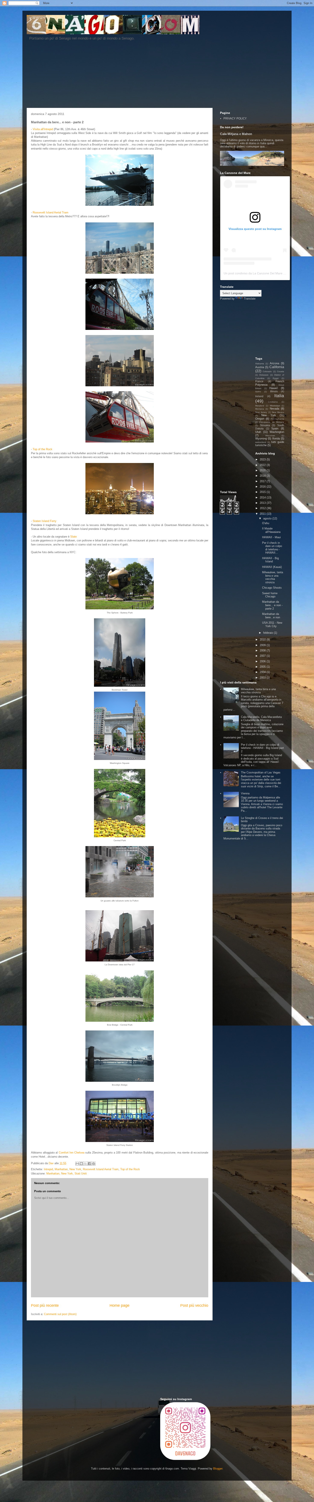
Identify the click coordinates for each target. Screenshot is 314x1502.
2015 (263, 492)
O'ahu (265, 523)
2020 (263, 470)
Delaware (264, 375)
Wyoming (261, 438)
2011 (263, 513)
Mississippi (275, 405)
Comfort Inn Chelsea (71, 1152)
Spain (274, 428)
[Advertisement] (130, 76)
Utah (258, 432)
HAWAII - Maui (271, 537)
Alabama (259, 363)
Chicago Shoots (272, 587)
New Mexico (278, 412)
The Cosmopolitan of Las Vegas (260, 772)
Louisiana (273, 402)
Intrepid (48, 1169)
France (259, 381)
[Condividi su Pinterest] (93, 1163)
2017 (263, 481)
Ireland (259, 396)
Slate (73, 536)
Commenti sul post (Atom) (60, 1314)
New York (75, 1169)
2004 (263, 672)
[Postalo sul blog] (81, 1163)
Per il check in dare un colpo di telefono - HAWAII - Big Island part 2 (262, 748)
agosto (267, 518)
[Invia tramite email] (77, 1163)
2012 (263, 508)
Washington (277, 432)
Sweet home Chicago (269, 595)
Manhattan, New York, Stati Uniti (66, 1173)
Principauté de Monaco (271, 422)
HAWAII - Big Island (270, 560)
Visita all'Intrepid (43, 129)
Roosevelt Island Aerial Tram (50, 212)
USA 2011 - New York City (272, 624)
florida (276, 438)
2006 (263, 661)
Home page (119, 1305)
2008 (263, 650)
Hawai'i (273, 388)
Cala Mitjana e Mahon (236, 134)
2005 (263, 666)
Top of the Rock (42, 449)
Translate (249, 298)
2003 (263, 677)
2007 (263, 655)
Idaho (258, 391)
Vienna (245, 793)
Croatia (280, 371)
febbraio (268, 632)
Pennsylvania (277, 419)
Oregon (259, 418)
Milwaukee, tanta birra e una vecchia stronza (272, 577)
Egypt (276, 378)
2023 (263, 459)
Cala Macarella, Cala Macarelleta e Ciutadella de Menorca (261, 718)
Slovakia (265, 425)
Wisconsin (270, 435)
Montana (259, 409)
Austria (259, 367)
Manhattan (61, 1169)
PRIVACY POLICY (235, 118)
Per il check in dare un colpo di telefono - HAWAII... (272, 547)
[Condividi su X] (85, 1163)
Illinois (274, 391)
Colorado (267, 371)
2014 (263, 497)
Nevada (274, 408)
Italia (279, 395)
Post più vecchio (194, 1305)
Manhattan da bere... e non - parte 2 (272, 605)
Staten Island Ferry (44, 521)
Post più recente (45, 1305)
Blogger (217, 1468)
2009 (263, 645)
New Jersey (261, 412)
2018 (263, 475)
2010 (263, 639)
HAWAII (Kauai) (272, 567)
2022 (263, 465)
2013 (263, 502)
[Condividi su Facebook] (89, 1163)
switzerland (260, 442)
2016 (263, 486)
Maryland (259, 405)
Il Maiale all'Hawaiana (271, 530)
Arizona (274, 363)
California (276, 367)
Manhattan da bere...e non (271, 615)
